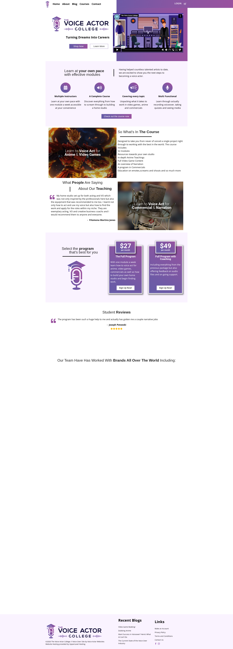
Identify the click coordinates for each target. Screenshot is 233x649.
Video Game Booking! (126, 627)
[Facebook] (156, 643)
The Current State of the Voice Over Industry (132, 642)
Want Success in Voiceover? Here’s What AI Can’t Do (134, 635)
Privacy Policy (160, 632)
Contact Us (159, 640)
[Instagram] (159, 643)
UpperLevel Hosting (77, 644)
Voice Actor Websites (95, 641)
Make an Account (162, 628)
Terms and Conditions (164, 636)
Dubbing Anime (124, 630)
